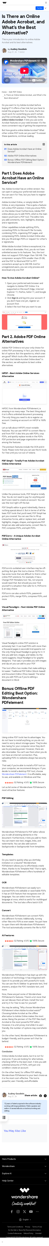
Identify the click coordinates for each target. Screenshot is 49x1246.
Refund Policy (28, 1233)
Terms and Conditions (15, 1227)
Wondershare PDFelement (14, 774)
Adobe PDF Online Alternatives (22, 156)
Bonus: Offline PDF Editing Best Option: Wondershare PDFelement (26, 161)
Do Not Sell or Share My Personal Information (24, 1230)
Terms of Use (37, 1227)
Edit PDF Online (15, 92)
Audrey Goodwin (18, 49)
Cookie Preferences (15, 1233)
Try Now (39, 8)
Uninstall (38, 1233)
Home (4, 92)
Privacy (27, 1227)
